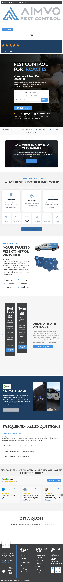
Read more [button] (5, 504)
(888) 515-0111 (6, 567)
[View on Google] (3, 494)
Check (44, 104)
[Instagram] (56, 573)
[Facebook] (52, 573)
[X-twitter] (59, 576)
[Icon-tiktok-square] (52, 576)
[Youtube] (56, 576)
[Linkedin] (59, 573)
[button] (3, 340)
